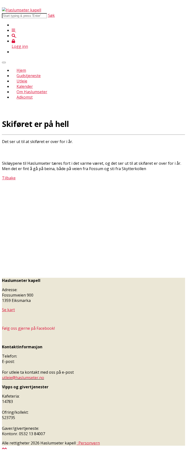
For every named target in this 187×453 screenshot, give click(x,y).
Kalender (25, 86)
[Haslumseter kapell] (21, 10)
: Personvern (88, 443)
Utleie (22, 81)
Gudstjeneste (29, 75)
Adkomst (25, 97)
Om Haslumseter (32, 91)
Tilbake (9, 178)
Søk (51, 15)
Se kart (8, 309)
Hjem (21, 70)
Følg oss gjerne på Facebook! (28, 328)
